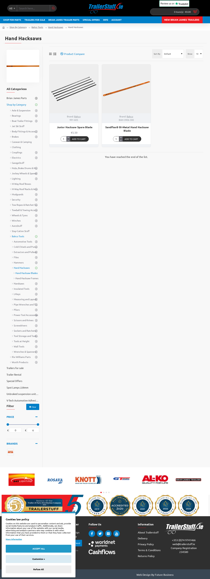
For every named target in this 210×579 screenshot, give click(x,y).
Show (190, 53)
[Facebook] (92, 533)
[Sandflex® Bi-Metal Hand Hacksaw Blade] (126, 88)
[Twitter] (100, 533)
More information (14, 539)
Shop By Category (18, 27)
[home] (3, 27)
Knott (88, 487)
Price (10, 417)
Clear (34, 407)
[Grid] (50, 53)
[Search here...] (53, 8)
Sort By (157, 53)
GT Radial (121, 487)
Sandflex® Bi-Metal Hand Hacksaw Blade (127, 129)
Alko (155, 487)
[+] (68, 137)
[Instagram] (108, 533)
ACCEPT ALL (38, 548)
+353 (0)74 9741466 (184, 540)
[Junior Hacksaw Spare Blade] (73, 88)
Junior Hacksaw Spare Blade (74, 127)
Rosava (55, 487)
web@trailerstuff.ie (183, 544)
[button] (79, 139)
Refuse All (38, 569)
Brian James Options (188, 487)
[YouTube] (116, 533)
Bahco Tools (37, 27)
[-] (68, 140)
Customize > (38, 559)
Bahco (77, 116)
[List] (54, 53)
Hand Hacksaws (55, 27)
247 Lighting (21, 487)
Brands (12, 443)
